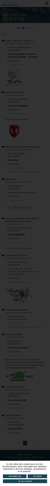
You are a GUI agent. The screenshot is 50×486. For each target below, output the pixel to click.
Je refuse (37, 476)
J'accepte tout (14, 476)
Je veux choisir (25, 481)
